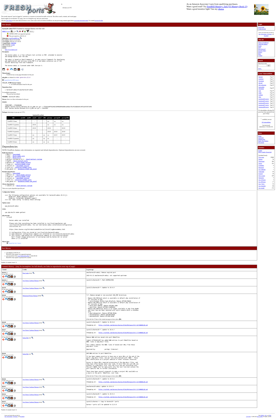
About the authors (262, 44)
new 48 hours (262, 182)
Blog (259, 54)
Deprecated (261, 161)
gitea (260, 97)
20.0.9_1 (4, 31)
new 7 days (261, 184)
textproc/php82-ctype (22, 164)
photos (221, 9)
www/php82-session (22, 166)
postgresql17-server (264, 105)
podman (261, 95)
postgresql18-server (264, 107)
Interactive (261, 178)
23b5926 (13, 43)
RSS (270, 415)
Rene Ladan (26, 273)
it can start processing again (81, 20)
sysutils (13, 45)
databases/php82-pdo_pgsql (27, 169)
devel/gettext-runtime (34, 159)
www (8, 31)
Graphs (260, 150)
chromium (261, 81)
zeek (260, 91)
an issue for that (99, 20)
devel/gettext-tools (20, 161)
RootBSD (266, 35)
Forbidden (261, 165)
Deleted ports (261, 139)
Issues (260, 46)
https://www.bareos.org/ (11, 49)
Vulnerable (261, 171)
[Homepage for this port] (3, 70)
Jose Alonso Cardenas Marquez (31, 280)
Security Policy (262, 50)
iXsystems (269, 34)
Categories (261, 138)
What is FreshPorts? (263, 42)
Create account (262, 29)
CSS (266, 415)
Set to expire (262, 176)
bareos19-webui (25, 256)
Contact (260, 55)
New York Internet (263, 34)
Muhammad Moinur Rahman (30, 296)
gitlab (260, 93)
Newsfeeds (261, 142)
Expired (261, 173)
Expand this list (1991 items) (11, 80)
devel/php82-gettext (23, 162)
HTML (262, 415)
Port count (261, 157)
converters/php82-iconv (23, 167)
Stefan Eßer (26, 338)
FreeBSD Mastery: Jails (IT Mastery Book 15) (227, 6)
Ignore (260, 163)
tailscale (261, 77)
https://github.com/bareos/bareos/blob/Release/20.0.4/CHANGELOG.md (123, 397)
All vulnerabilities (266, 122)
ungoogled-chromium (261, 88)
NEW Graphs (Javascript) (265, 152)
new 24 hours (262, 180)
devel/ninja (17, 157)
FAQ (259, 47)
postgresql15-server (264, 101)
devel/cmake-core (19, 156)
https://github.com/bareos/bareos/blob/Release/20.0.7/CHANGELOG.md (123, 332)
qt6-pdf (260, 83)
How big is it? (262, 49)
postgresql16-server (264, 103)
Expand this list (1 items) (14, 243)
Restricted (261, 167)
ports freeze (9, 20)
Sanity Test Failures (263, 141)
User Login (261, 27)
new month (261, 188)
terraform (261, 79)
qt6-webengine (262, 85)
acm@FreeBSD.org (14, 38)
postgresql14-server (264, 99)
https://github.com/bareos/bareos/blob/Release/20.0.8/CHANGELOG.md (123, 325)
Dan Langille (260, 416)
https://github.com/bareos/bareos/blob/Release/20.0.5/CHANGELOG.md (123, 389)
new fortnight (262, 186)
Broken (260, 159)
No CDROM (262, 169)
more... (260, 68)
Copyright (248, 416)
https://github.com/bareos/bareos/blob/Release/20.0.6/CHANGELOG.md (123, 382)
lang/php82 (16, 154)
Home (259, 136)
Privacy (260, 52)
